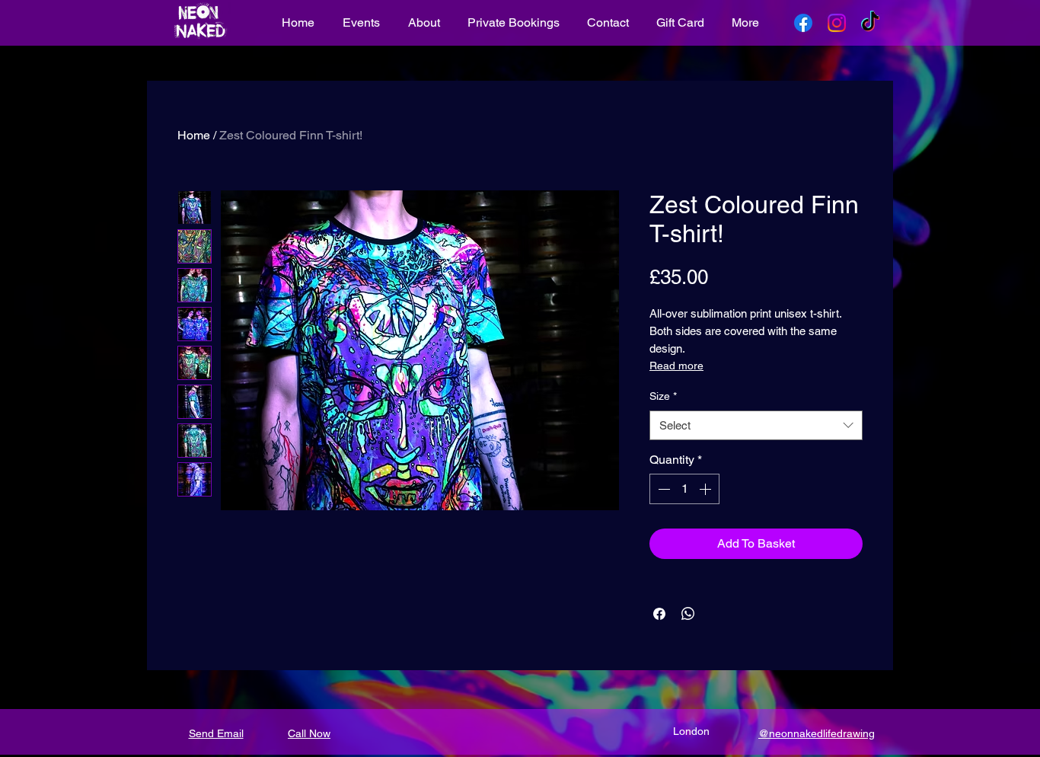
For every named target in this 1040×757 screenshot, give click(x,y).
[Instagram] (837, 23)
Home (193, 135)
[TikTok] (870, 23)
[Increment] (706, 488)
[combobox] (756, 425)
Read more (676, 365)
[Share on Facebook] (659, 614)
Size (663, 396)
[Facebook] (803, 23)
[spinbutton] (684, 488)
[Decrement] (662, 488)
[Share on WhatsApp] (688, 614)
